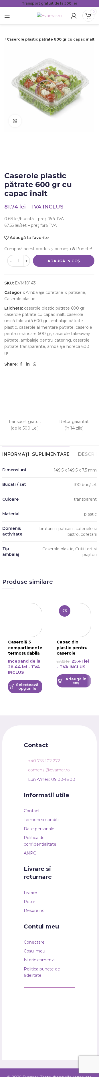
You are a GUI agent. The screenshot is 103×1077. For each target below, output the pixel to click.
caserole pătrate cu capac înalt (34, 314)
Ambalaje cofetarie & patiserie (55, 292)
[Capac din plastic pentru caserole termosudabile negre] (74, 620)
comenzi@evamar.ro (49, 770)
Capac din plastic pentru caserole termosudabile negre (73, 653)
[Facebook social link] (20, 364)
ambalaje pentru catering (46, 340)
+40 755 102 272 (44, 760)
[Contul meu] (74, 15)
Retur (29, 901)
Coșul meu (34, 951)
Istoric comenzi (39, 959)
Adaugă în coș (63, 260)
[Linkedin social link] (27, 364)
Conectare (34, 942)
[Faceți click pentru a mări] (15, 121)
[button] (74, 680)
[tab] (36, 454)
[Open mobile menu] (7, 15)
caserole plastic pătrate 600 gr (54, 308)
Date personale (39, 828)
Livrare (30, 892)
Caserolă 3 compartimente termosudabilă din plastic (25, 650)
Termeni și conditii (42, 819)
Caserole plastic (19, 298)
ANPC (30, 853)
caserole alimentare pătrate (46, 327)
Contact (32, 810)
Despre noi (34, 910)
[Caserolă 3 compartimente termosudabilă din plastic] (25, 620)
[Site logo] (49, 15)
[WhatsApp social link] (34, 364)
